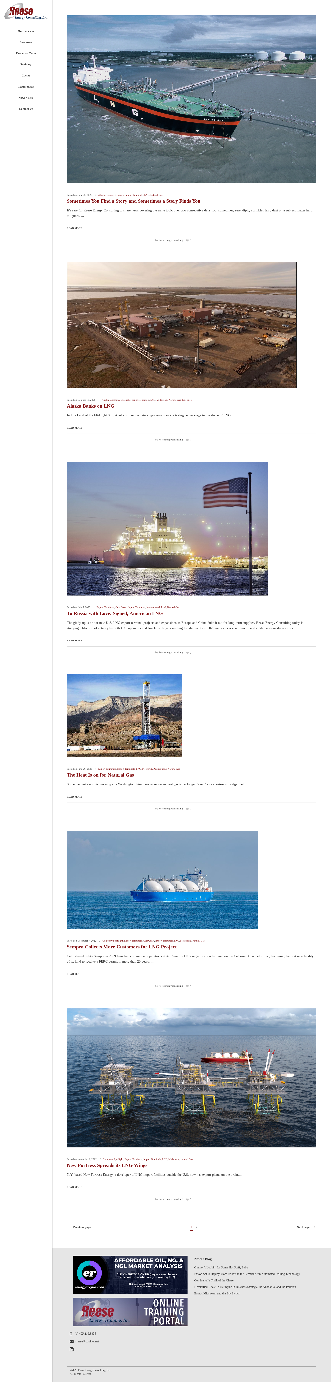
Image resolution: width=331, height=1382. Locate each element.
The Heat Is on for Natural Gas (100, 775)
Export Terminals (115, 194)
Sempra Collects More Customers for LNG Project (122, 947)
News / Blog (203, 1259)
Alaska (101, 194)
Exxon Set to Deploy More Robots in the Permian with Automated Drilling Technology (247, 1274)
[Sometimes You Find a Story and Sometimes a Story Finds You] (191, 99)
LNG (146, 194)
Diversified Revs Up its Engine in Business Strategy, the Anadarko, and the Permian (245, 1287)
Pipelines (187, 399)
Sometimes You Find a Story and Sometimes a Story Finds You (133, 201)
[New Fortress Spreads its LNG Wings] (191, 1077)
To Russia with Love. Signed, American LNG (115, 613)
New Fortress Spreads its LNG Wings (107, 1165)
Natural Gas (156, 194)
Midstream (162, 399)
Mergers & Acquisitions (154, 768)
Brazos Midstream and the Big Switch (217, 1293)
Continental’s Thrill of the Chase (214, 1280)
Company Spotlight (120, 399)
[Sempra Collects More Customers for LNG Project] (162, 879)
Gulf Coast (121, 607)
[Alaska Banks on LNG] (182, 325)
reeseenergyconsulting (171, 240)
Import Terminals (134, 194)
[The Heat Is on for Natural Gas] (124, 715)
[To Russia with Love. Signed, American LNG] (167, 528)
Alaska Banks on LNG (90, 406)
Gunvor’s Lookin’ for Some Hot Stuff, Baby (221, 1267)
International (153, 607)
